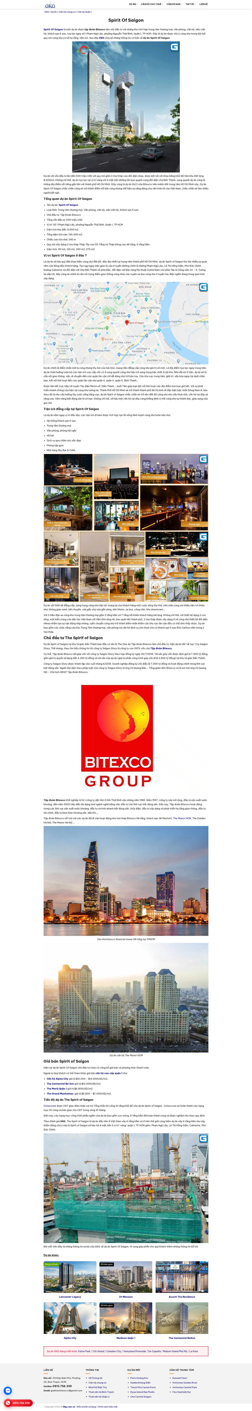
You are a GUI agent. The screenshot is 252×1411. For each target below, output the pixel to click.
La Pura (193, 1351)
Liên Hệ (204, 4)
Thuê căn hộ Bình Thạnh (101, 1392)
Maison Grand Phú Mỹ (175, 1351)
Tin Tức (190, 4)
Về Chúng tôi (95, 1378)
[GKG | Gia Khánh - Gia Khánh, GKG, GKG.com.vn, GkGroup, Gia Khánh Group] (50, 4)
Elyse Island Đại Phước (142, 1392)
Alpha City (70, 1338)
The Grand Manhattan (60, 1093)
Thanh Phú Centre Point (143, 1387)
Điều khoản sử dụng (86, 1406)
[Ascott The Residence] (182, 1277)
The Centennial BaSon (182, 1338)
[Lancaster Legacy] (70, 1277)
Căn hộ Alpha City (57, 1078)
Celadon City (113, 1351)
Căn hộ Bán (173, 4)
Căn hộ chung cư (67, 12)
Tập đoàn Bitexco (161, 648)
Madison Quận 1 (126, 1338)
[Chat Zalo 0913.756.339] (7, 1390)
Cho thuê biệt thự (181, 1392)
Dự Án (132, 4)
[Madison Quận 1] (126, 1318)
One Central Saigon (140, 1396)
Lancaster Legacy (70, 1296)
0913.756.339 (21, 1403)
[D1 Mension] (126, 1277)
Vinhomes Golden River (184, 1382)
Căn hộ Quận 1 (85, 12)
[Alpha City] (70, 1318)
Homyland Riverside (135, 1351)
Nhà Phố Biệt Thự (98, 1387)
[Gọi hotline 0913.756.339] (8, 1403)
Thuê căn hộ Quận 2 (99, 1396)
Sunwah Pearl (179, 1378)
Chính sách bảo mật (108, 1406)
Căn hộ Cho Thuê (151, 4)
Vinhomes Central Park (184, 1387)
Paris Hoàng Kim (139, 1378)
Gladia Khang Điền (140, 1382)
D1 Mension (126, 1296)
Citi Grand (98, 1351)
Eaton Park (84, 1351)
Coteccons (50, 1105)
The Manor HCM (182, 818)
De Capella (154, 1351)
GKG (46, 12)
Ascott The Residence (182, 1296)
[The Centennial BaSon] (182, 1318)
